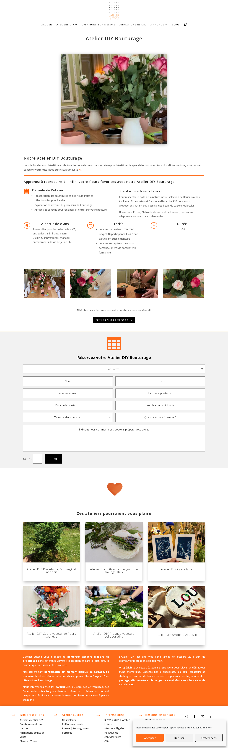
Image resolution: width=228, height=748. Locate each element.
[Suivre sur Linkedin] (211, 716)
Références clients (72, 724)
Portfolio (67, 732)
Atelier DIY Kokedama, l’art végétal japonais (51, 570)
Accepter (150, 738)
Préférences (209, 738)
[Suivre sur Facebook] (194, 716)
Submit (53, 459)
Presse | (67, 728)
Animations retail (132, 24)
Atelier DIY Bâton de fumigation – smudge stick (114, 570)
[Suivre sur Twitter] (203, 716)
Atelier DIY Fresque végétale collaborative (114, 635)
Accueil (47, 24)
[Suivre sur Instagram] (186, 716)
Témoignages (81, 728)
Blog (175, 24)
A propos (157, 24)
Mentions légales (114, 728)
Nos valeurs (69, 720)
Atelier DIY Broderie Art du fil (177, 635)
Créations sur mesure (98, 24)
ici (80, 169)
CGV (106, 741)
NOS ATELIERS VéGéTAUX (114, 320)
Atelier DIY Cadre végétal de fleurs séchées (51, 635)
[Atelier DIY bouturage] (44, 296)
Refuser (179, 738)
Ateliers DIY (65, 24)
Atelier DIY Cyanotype (176, 569)
